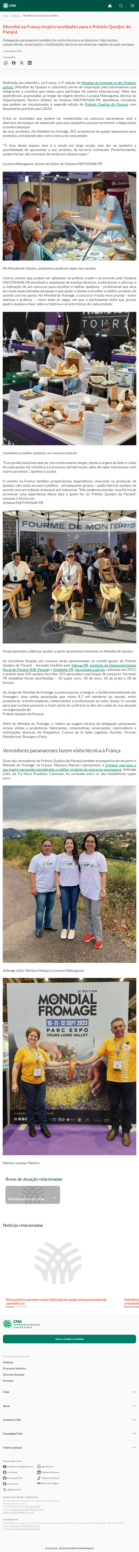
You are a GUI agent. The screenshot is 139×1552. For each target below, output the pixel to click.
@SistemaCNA (14, 1489)
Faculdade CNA (14, 1478)
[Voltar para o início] (109, 5)
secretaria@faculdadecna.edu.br (25, 1528)
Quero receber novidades (69, 1338)
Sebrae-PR (79, 665)
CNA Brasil (12, 1483)
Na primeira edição (90, 669)
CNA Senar (12, 1472)
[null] (6, 63)
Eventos (8, 1380)
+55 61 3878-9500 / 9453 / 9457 (24, 1526)
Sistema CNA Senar (51, 1472)
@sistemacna (48, 1466)
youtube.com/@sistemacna (20, 1466)
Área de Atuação (13, 1374)
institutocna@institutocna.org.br (18, 1512)
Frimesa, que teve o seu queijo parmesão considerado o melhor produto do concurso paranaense (69, 767)
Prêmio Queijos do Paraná (106, 104)
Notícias (16, 15)
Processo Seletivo (14, 1368)
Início (5, 15)
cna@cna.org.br (17, 1509)
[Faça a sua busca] (121, 5)
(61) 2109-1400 (32, 1506)
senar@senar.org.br (35, 1509)
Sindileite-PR (63, 669)
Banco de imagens (50, 1483)
